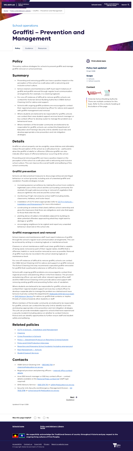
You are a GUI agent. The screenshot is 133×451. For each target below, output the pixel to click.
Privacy (46, 444)
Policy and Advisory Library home (52, 427)
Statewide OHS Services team (62, 294)
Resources (42, 48)
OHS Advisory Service (24, 296)
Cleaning (21, 333)
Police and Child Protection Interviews (33, 343)
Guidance (29, 48)
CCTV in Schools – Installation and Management (37, 330)
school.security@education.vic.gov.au (43, 390)
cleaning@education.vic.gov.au (30, 367)
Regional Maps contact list (48, 379)
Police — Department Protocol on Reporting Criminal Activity (42, 340)
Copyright (38, 444)
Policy (17, 48)
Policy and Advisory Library (20, 11)
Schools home (18, 426)
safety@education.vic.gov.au (62, 385)
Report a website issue (60, 444)
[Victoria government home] (117, 445)
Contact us (28, 444)
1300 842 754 (47, 365)
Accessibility (17, 444)
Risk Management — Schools (29, 350)
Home (6, 11)
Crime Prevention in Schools (29, 336)
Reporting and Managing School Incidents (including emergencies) (45, 346)
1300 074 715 (43, 385)
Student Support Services (28, 353)
